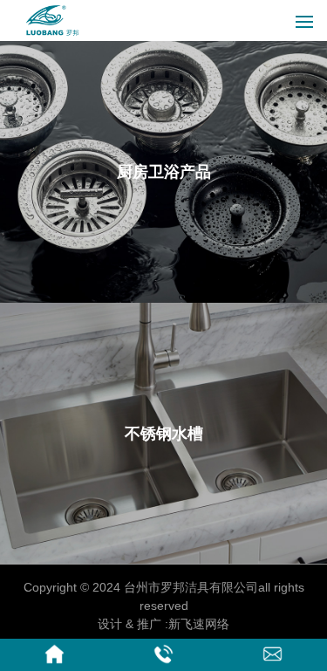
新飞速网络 (198, 624)
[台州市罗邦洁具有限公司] (52, 33)
